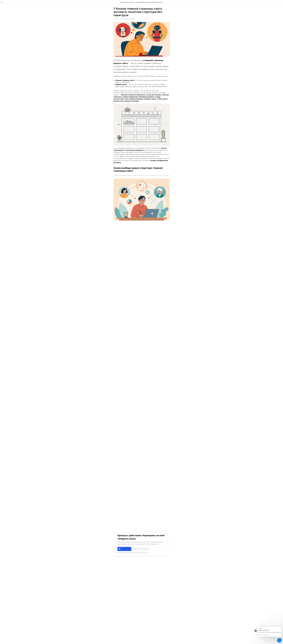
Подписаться (125, 549)
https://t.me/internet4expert (141, 549)
